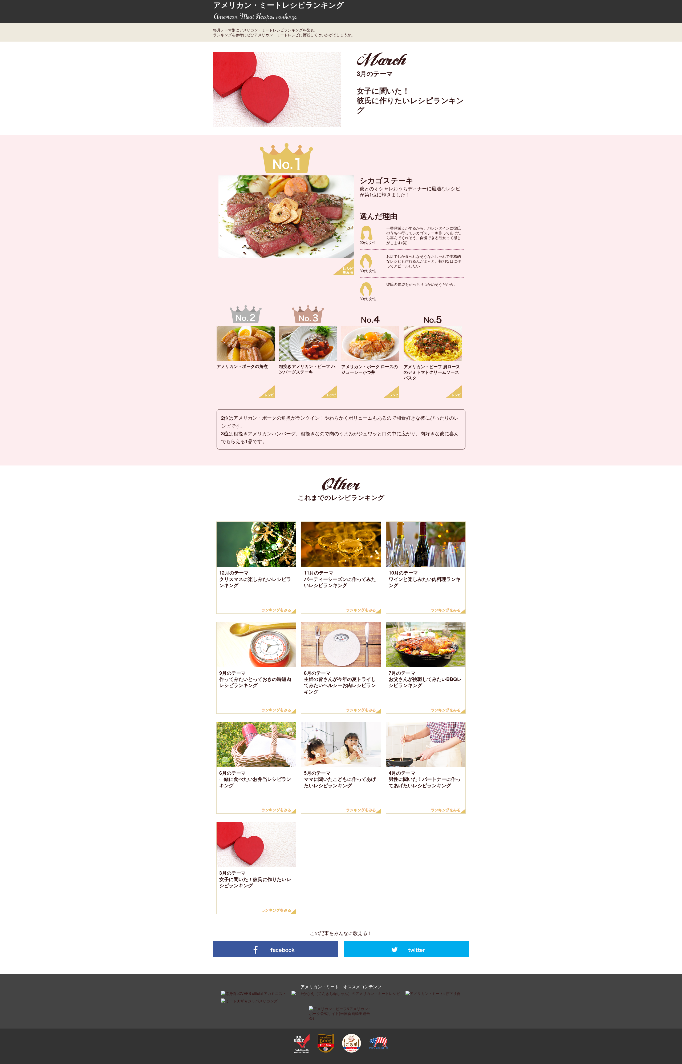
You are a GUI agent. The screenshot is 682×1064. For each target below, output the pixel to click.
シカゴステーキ (386, 180)
